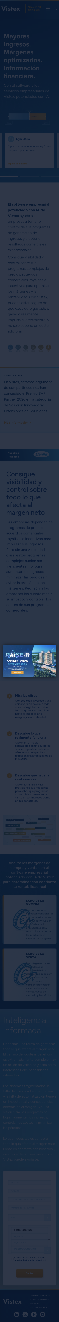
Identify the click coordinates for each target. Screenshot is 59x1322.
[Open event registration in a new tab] (16, 661)
